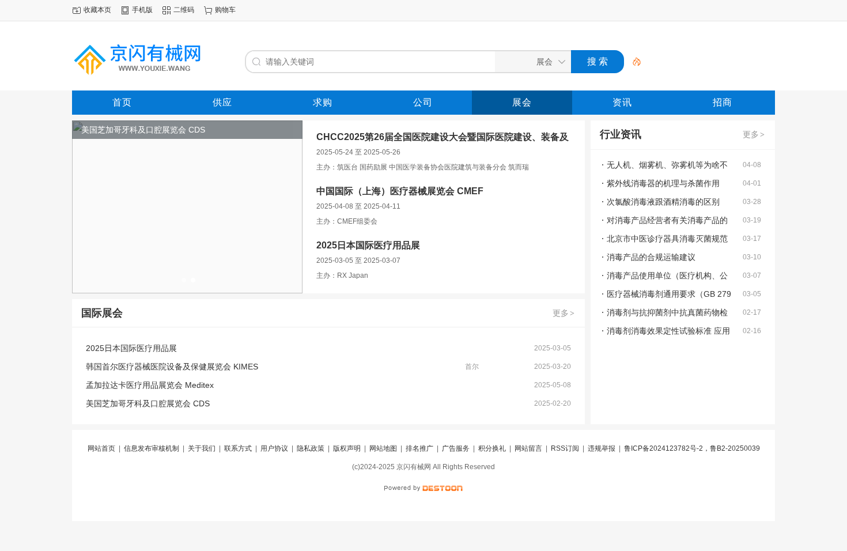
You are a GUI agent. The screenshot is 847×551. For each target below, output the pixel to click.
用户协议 (274, 448)
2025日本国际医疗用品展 (368, 245)
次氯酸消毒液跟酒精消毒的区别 (663, 201)
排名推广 (419, 448)
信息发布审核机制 (151, 448)
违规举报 (601, 448)
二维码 (183, 10)
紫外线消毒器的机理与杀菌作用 (663, 183)
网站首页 (101, 448)
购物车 (225, 10)
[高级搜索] (632, 61)
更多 (563, 313)
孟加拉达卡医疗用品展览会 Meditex (150, 385)
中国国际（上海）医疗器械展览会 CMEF (399, 191)
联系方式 (238, 448)
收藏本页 (97, 10)
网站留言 (528, 448)
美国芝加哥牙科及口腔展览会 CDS (148, 403)
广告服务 (456, 448)
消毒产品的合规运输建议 (651, 257)
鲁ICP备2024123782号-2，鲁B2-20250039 (692, 448)
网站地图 (383, 448)
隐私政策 (310, 448)
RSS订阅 (565, 448)
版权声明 (347, 448)
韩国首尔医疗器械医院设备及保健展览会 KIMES (172, 366)
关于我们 (201, 448)
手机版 (142, 10)
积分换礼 (492, 448)
